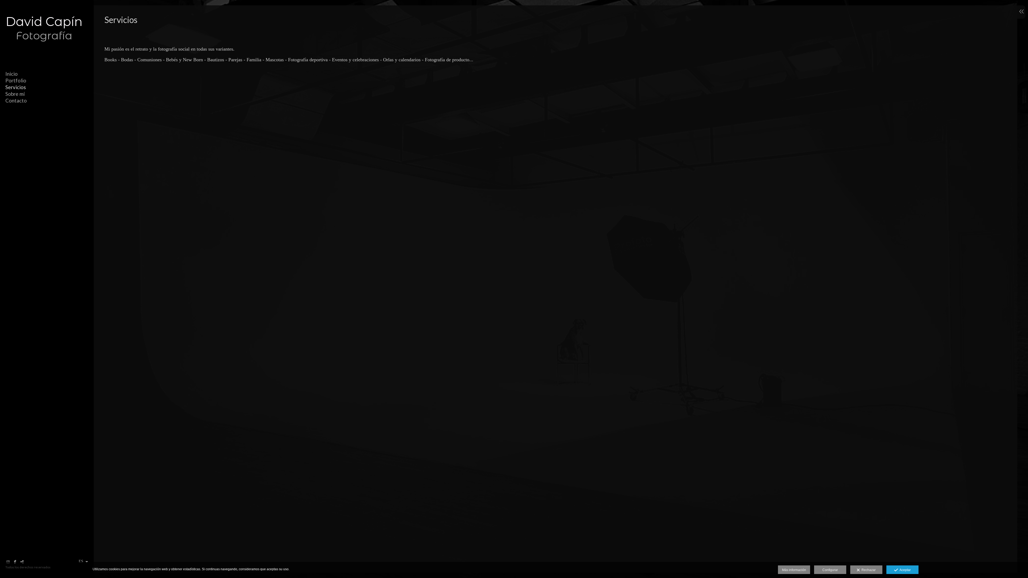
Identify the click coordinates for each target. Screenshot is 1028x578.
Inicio (11, 74)
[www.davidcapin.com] (44, 50)
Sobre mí (15, 94)
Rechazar (868, 570)
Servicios (15, 87)
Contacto (16, 100)
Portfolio (15, 80)
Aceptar (904, 570)
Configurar (830, 570)
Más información (794, 570)
